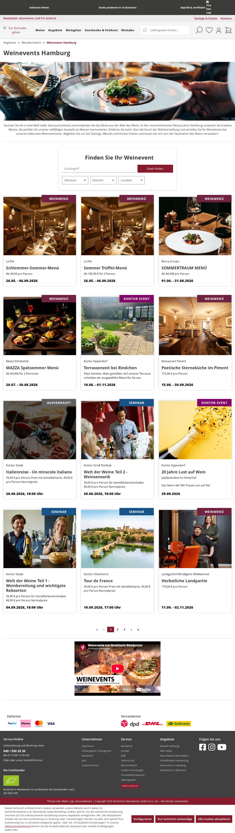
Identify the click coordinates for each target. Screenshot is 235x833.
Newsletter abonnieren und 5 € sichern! (29, 18)
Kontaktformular (33, 760)
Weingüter (73, 30)
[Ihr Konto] (219, 30)
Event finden (155, 169)
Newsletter (88, 755)
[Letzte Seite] (138, 629)
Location (126, 180)
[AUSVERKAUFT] (39, 430)
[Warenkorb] (228, 30)
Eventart (98, 180)
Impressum (88, 746)
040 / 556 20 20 (14, 751)
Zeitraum (70, 180)
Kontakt (125, 750)
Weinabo (127, 30)
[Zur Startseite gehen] (16, 30)
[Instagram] (212, 747)
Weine (40, 30)
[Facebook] (203, 747)
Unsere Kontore (90, 765)
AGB (123, 755)
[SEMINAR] (117, 430)
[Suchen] (145, 30)
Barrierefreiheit (129, 765)
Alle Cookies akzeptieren (214, 819)
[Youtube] (221, 747)
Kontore (226, 18)
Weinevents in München (173, 770)
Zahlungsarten (128, 779)
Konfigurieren (143, 819)
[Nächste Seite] (131, 629)
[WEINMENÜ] (39, 226)
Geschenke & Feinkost (101, 30)
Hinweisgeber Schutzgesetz (96, 750)
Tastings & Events (205, 18)
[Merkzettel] (209, 30)
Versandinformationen (133, 775)
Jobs (84, 760)
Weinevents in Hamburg (173, 765)
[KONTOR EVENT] (117, 326)
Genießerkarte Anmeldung (174, 760)
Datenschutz (128, 760)
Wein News (166, 750)
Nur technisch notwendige (175, 819)
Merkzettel (126, 746)
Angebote (55, 30)
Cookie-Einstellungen (132, 770)
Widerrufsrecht (130, 785)
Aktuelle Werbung (169, 746)
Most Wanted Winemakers (174, 755)
